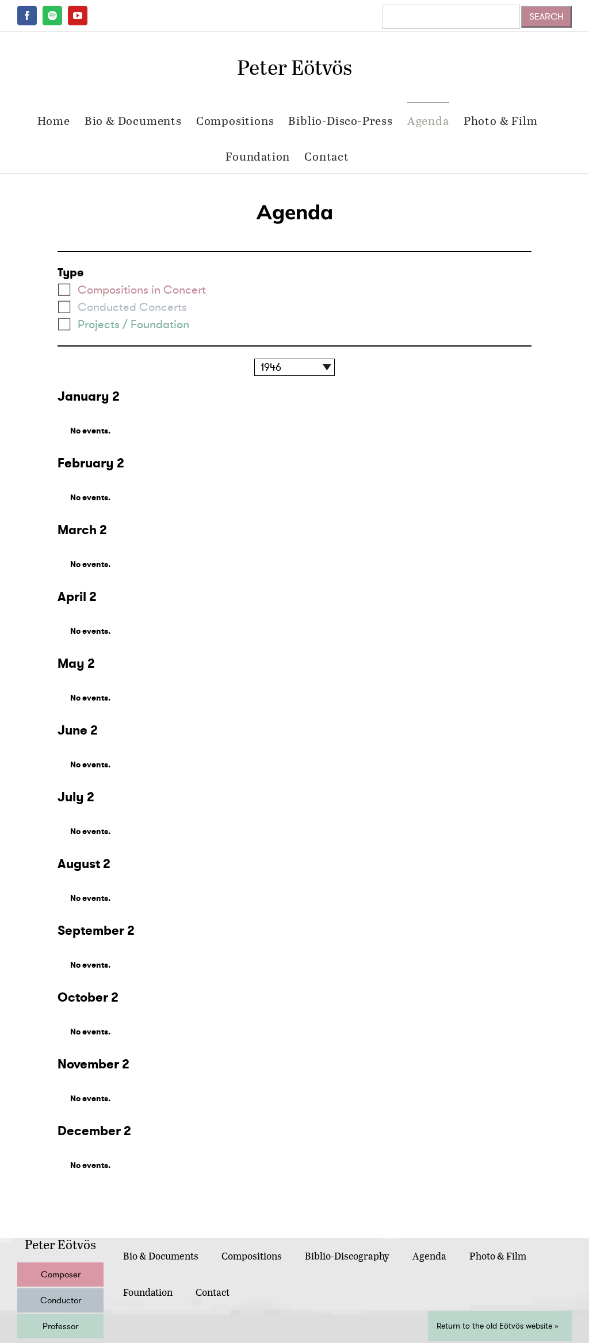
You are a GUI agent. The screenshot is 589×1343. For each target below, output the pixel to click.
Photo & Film (497, 1255)
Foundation (148, 1292)
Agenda (429, 1255)
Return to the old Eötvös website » (498, 1326)
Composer (61, 1274)
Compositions (251, 1255)
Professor (60, 1326)
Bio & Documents (160, 1255)
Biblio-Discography (347, 1255)
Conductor (60, 1300)
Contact (213, 1292)
